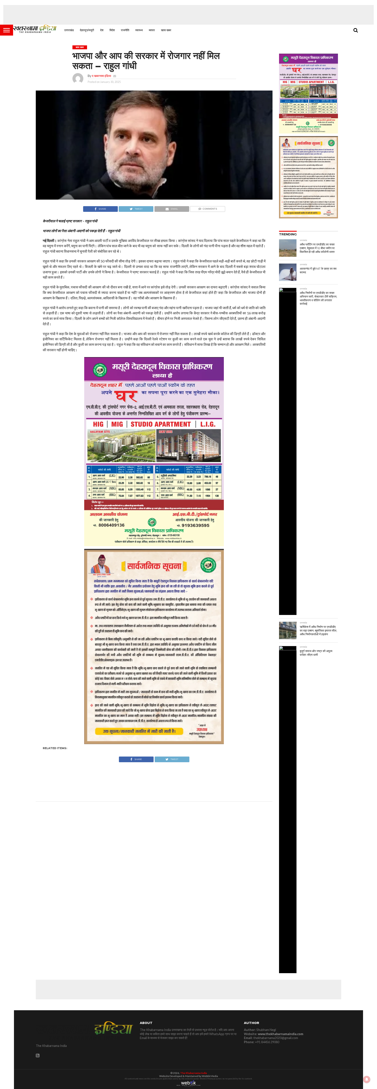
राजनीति (125, 30)
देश (101, 30)
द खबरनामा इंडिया (101, 76)
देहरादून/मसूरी (87, 30)
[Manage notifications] (366, 1079)
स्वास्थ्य (139, 30)
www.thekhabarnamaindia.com (280, 1034)
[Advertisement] (188, 15)
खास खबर (166, 30)
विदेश (112, 30)
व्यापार (152, 30)
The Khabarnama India (193, 1073)
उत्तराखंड (69, 30)
